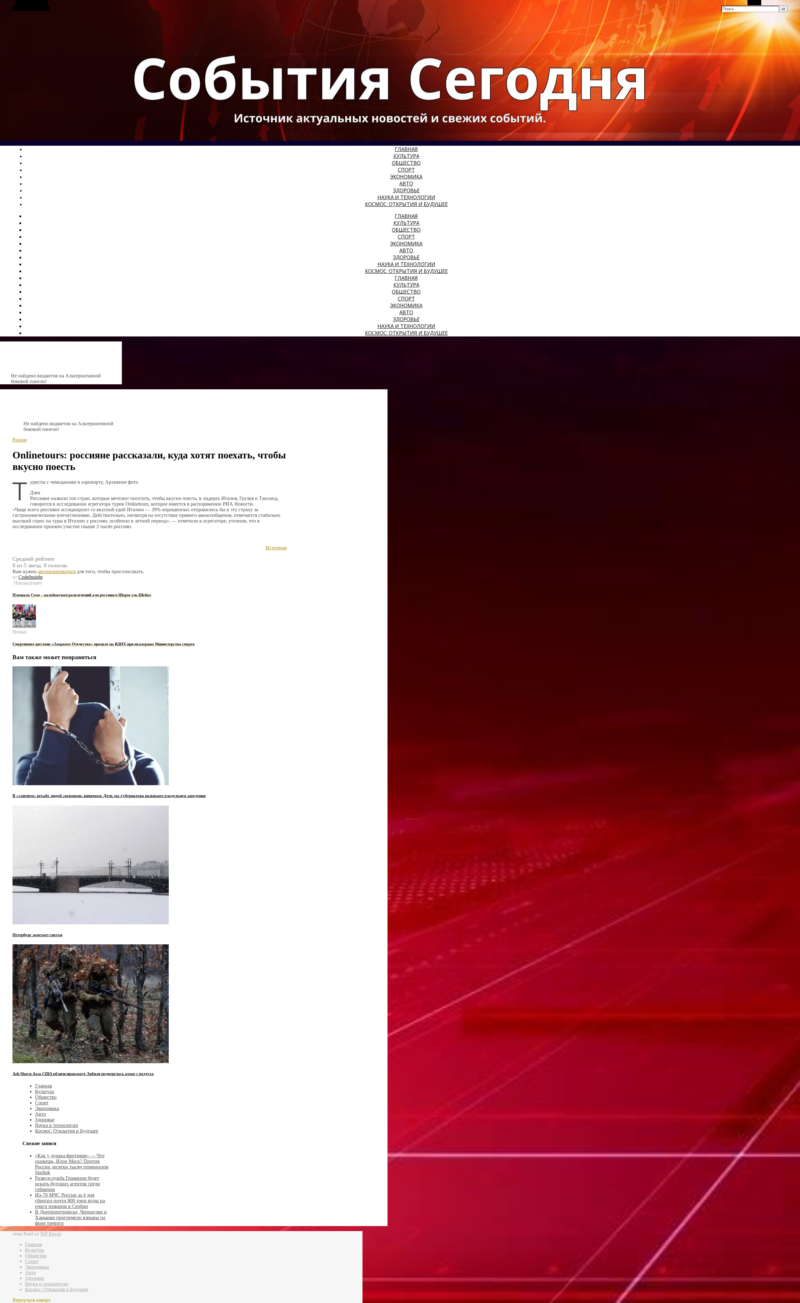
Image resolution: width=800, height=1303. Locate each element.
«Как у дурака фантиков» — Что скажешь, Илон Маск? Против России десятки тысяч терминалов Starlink (71, 1164)
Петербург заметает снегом (37, 934)
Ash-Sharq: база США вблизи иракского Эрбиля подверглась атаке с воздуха (83, 1073)
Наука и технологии (406, 197)
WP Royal (50, 1233)
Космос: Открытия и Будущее (406, 204)
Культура (406, 156)
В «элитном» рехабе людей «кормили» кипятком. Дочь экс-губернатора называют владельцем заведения (109, 795)
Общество (406, 162)
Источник (276, 547)
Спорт (406, 169)
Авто (406, 183)
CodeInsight (30, 577)
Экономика (406, 176)
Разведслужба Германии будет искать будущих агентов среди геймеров (67, 1183)
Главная (406, 149)
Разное (19, 439)
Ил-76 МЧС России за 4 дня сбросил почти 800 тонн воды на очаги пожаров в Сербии (70, 1200)
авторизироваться (57, 571)
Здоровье (406, 190)
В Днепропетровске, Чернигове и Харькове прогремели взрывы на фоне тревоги (71, 1217)
